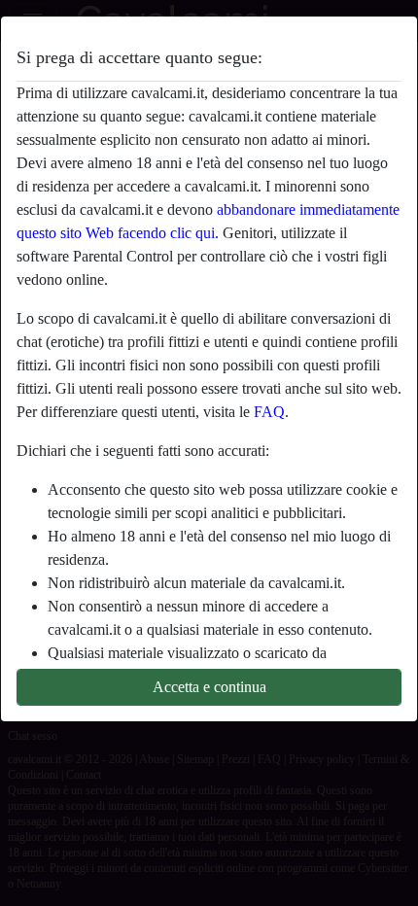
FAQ (269, 411)
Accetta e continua (209, 687)
